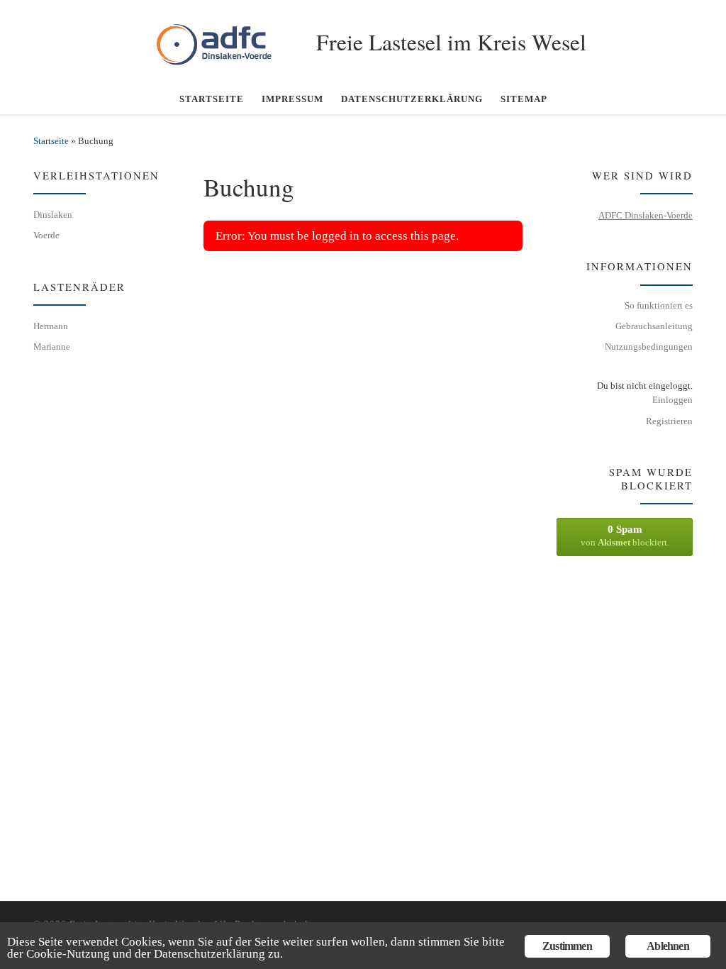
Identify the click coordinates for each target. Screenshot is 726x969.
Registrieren (669, 421)
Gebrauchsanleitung (654, 326)
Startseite (51, 140)
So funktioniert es (659, 305)
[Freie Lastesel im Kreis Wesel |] (223, 39)
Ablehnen (668, 946)
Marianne (51, 346)
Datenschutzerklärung (209, 953)
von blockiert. (625, 536)
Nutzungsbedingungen (649, 346)
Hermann (50, 326)
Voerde (46, 235)
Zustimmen (567, 946)
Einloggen (672, 399)
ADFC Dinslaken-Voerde (645, 215)
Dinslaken (52, 214)
